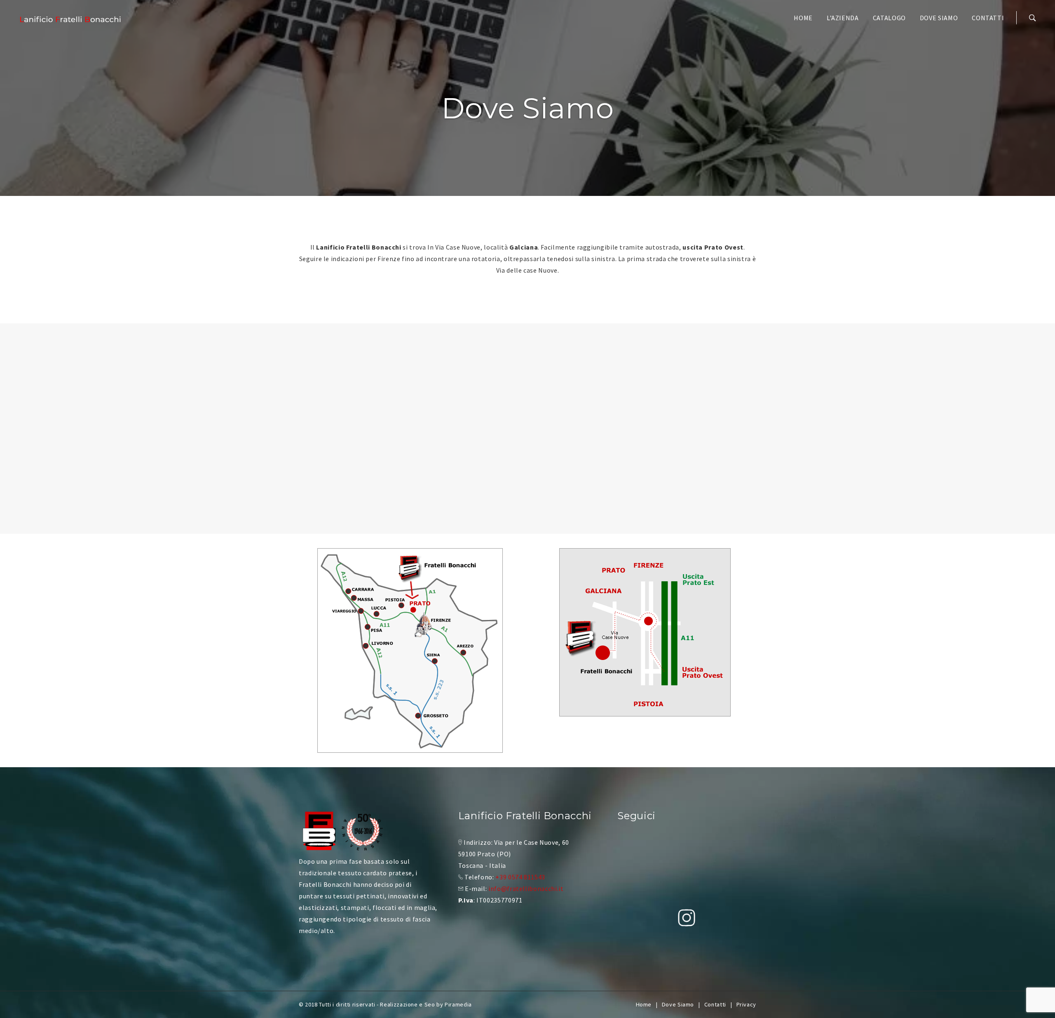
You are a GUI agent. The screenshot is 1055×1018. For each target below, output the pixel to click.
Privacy (746, 1004)
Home (803, 18)
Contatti (988, 18)
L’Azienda (843, 18)
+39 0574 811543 (520, 877)
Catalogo (889, 18)
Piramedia (458, 1004)
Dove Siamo (939, 18)
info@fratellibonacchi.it (525, 888)
